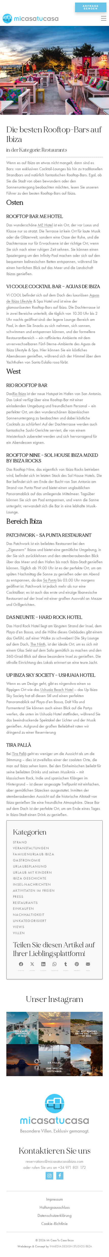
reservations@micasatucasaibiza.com (54, 1161)
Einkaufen (23, 908)
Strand (20, 842)
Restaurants (54, 150)
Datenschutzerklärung (54, 1215)
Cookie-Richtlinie (54, 1223)
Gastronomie (27, 860)
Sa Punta (50, 580)
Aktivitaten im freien (34, 890)
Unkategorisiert (29, 920)
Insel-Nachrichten (32, 884)
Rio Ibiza (19, 393)
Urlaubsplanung (30, 866)
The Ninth (38, 644)
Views (18, 926)
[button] (21, 966)
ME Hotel (45, 225)
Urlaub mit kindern (32, 872)
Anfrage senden (91, 7)
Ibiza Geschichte (29, 878)
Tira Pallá (19, 753)
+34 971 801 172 (72, 1167)
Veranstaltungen (31, 848)
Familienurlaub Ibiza (33, 854)
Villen (19, 933)
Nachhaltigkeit (29, 914)
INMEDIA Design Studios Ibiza (71, 1246)
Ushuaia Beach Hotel (56, 689)
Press (18, 896)
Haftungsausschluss (55, 1207)
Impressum (54, 1199)
